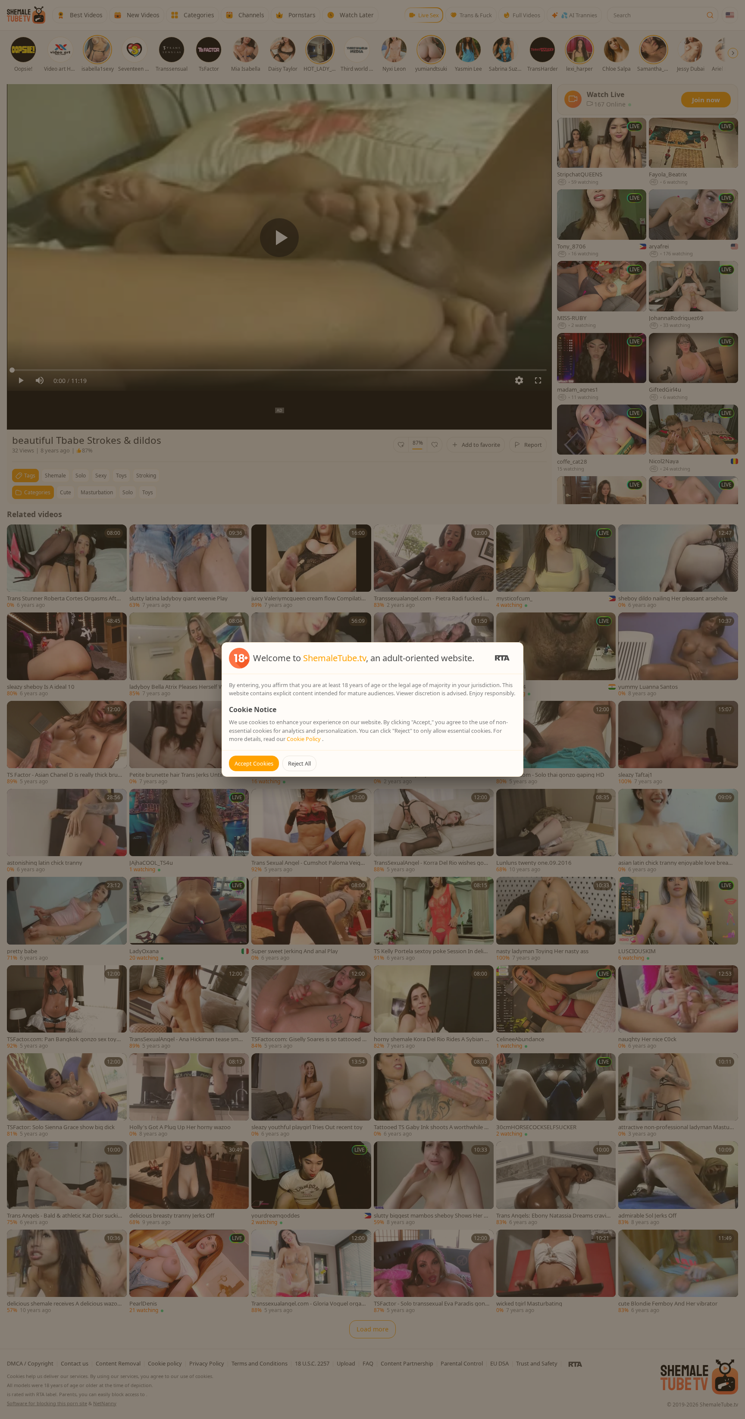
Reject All (299, 763)
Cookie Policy (304, 739)
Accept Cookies (254, 763)
